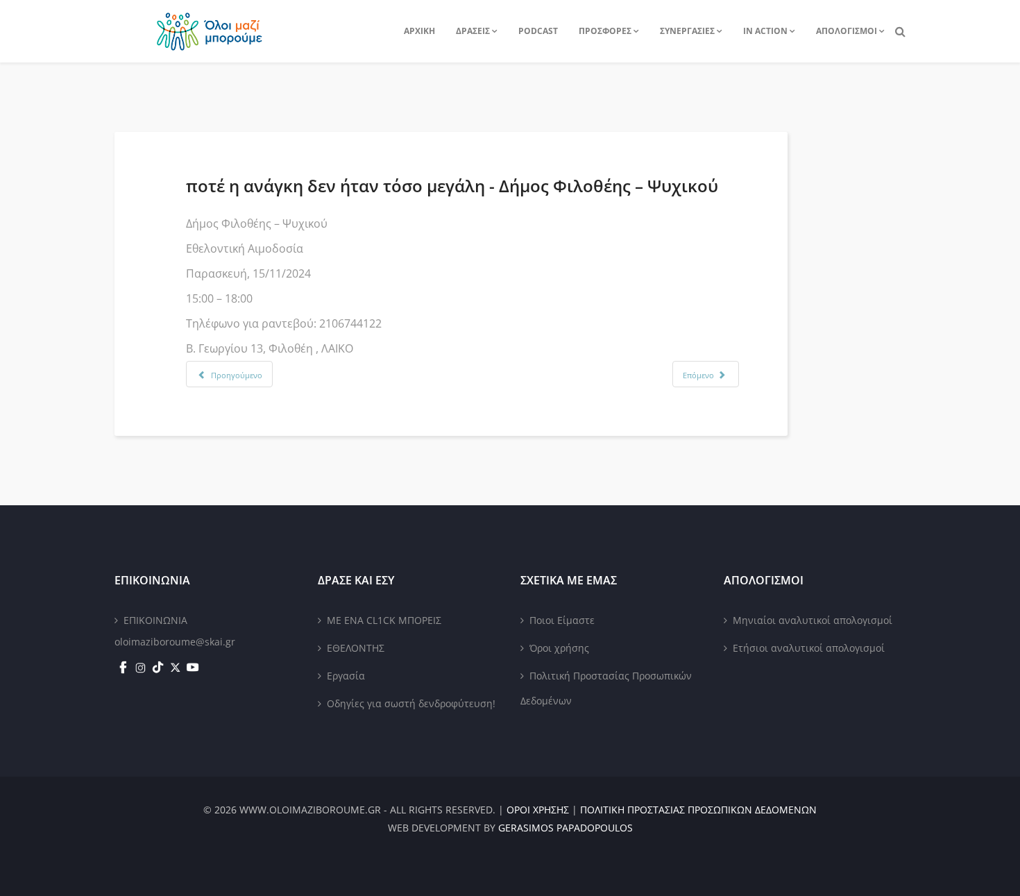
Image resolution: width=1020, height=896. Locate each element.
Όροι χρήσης (559, 647)
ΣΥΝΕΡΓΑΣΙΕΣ (687, 31)
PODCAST (538, 31)
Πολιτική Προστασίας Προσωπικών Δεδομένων (606, 688)
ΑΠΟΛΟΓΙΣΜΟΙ (846, 31)
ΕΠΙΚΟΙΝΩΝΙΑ (155, 620)
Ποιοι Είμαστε (562, 620)
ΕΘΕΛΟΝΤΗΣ (355, 647)
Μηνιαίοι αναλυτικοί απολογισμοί (812, 620)
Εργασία (346, 675)
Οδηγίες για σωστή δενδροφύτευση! (411, 703)
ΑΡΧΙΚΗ (419, 31)
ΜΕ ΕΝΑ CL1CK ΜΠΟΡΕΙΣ (384, 620)
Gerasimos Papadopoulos (565, 827)
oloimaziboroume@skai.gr (174, 641)
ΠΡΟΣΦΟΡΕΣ (605, 31)
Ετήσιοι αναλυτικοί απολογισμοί (809, 647)
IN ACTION (765, 31)
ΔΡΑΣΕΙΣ (473, 31)
